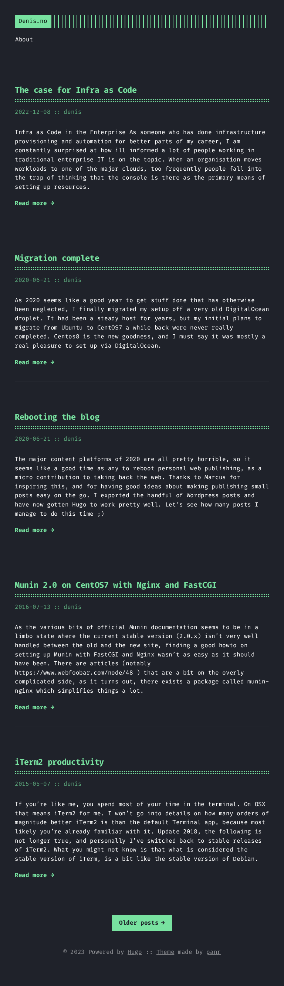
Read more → (34, 203)
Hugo (135, 952)
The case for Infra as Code (76, 90)
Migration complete (57, 258)
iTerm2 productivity (59, 762)
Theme (165, 952)
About (24, 39)
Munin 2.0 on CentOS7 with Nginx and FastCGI (115, 585)
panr (213, 952)
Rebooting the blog (57, 417)
